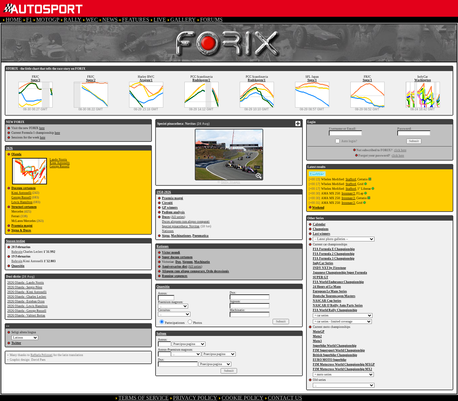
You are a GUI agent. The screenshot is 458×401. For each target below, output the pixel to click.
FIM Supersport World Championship (339, 350)
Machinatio (202, 262)
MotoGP (319, 331)
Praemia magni (22, 225)
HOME (14, 19)
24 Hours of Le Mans (327, 286)
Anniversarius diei (174, 266)
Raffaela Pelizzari (42, 355)
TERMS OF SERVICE (143, 398)
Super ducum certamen (177, 257)
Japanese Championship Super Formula (340, 272)
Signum (187, 262)
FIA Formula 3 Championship (333, 258)
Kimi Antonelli (60, 163)
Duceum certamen (23, 188)
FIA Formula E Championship (334, 249)
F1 (29, 19)
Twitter (16, 343)
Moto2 (317, 336)
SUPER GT (320, 277)
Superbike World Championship (334, 345)
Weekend (318, 207)
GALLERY (183, 19)
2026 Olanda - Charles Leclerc (26, 296)
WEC (92, 19)
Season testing (15, 241)
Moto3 (317, 341)
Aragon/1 (146, 80)
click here (400, 150)
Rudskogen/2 (201, 80)
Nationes (168, 231)
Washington (422, 80)
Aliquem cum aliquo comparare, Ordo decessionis (195, 271)
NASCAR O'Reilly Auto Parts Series (338, 305)
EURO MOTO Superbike (329, 359)
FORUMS (211, 19)
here (42, 128)
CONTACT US (285, 398)
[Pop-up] (369, 179)
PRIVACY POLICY (195, 398)
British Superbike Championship (335, 355)
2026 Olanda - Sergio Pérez (24, 287)
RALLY (72, 19)
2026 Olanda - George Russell (26, 310)
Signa (166, 235)
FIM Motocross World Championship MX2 (342, 369)
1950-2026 (164, 192)
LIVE (160, 19)
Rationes (163, 246)
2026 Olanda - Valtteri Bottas (26, 315)
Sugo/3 (35, 80)
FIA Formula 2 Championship (333, 253)
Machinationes (181, 235)
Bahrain (16, 251)
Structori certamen (24, 207)
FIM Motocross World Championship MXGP (344, 364)
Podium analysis (173, 212)
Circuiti (167, 203)
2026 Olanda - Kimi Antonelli (27, 292)
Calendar (319, 224)
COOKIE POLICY (243, 398)
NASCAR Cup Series (327, 300)
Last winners (321, 233)
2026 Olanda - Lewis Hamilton (27, 306)
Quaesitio (17, 266)
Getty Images (230, 182)
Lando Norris (58, 159)
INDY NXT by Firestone (329, 268)
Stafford (351, 179)
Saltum (161, 333)
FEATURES (135, 19)
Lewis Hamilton (22, 202)
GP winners (170, 207)
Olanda (16, 154)
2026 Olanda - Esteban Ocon (26, 301)
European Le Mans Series (330, 291)
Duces (166, 217)
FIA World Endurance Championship (338, 282)
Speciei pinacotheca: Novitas (180, 226)
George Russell (59, 166)
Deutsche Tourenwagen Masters (334, 296)
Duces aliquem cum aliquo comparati (186, 221)
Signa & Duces (21, 230)
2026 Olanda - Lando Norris (25, 282)
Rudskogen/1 (257, 80)
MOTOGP (47, 19)
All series (178, 217)
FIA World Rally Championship (335, 310)
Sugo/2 (91, 80)
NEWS (110, 19)
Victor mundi (171, 252)
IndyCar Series (323, 263)
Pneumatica (200, 235)
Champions (321, 229)
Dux (178, 262)
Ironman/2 (348, 193)
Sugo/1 (312, 80)
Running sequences (174, 276)
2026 (9, 148)
